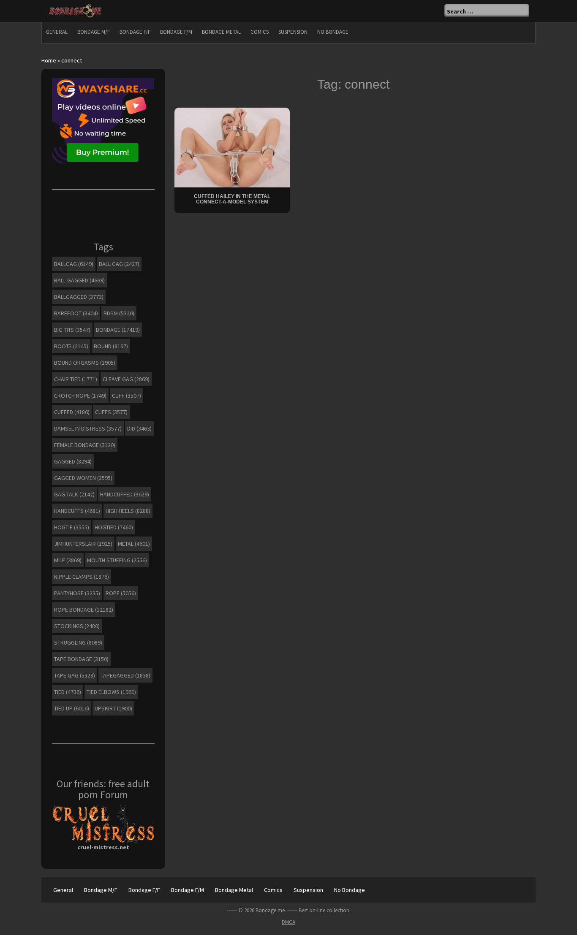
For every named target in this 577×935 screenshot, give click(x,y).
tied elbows (111, 692)
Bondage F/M (176, 31)
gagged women (83, 478)
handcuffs (77, 511)
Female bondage (84, 445)
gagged (73, 461)
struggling (78, 642)
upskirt (113, 708)
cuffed (72, 412)
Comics (259, 31)
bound (111, 346)
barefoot (76, 313)
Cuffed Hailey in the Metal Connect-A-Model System (232, 199)
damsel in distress (88, 428)
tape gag (74, 675)
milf (68, 560)
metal (134, 543)
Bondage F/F (135, 31)
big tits (72, 329)
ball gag (119, 264)
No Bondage (332, 31)
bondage (118, 329)
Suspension (293, 31)
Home (48, 60)
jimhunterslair (83, 543)
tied (67, 692)
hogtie (71, 527)
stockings (77, 626)
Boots (71, 346)
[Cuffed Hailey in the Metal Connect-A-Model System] (232, 146)
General (57, 31)
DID (139, 428)
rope (121, 593)
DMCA (288, 922)
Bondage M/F (93, 31)
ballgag (73, 264)
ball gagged (79, 280)
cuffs (111, 412)
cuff (126, 395)
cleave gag (126, 379)
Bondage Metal (221, 31)
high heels (128, 511)
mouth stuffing (117, 560)
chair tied (75, 379)
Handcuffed (124, 494)
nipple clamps (81, 576)
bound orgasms (84, 362)
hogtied (114, 527)
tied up (71, 708)
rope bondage (83, 609)
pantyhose (77, 593)
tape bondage (81, 659)
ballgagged (78, 297)
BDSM (118, 313)
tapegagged (125, 675)
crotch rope (80, 395)
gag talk (74, 494)
